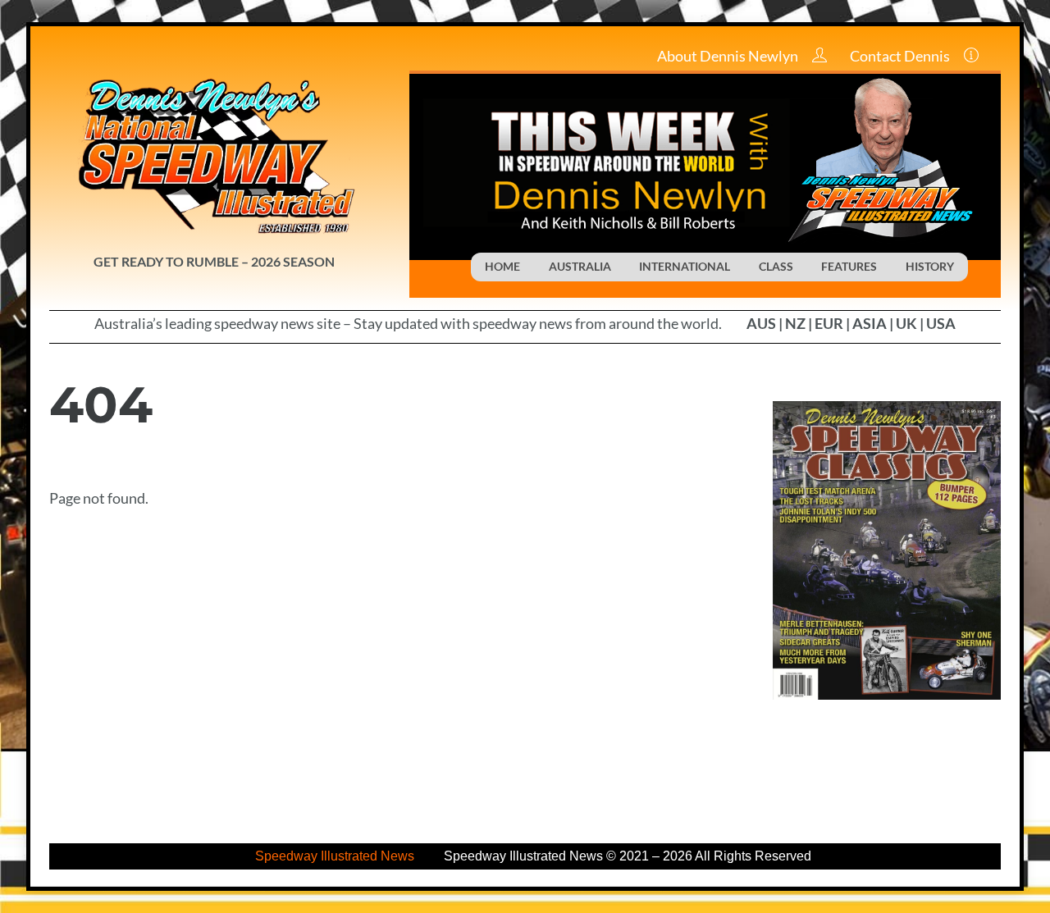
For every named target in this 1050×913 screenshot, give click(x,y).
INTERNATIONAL (684, 266)
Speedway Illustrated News (336, 856)
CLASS (776, 266)
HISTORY (930, 266)
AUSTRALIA (580, 266)
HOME (502, 266)
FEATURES (849, 266)
